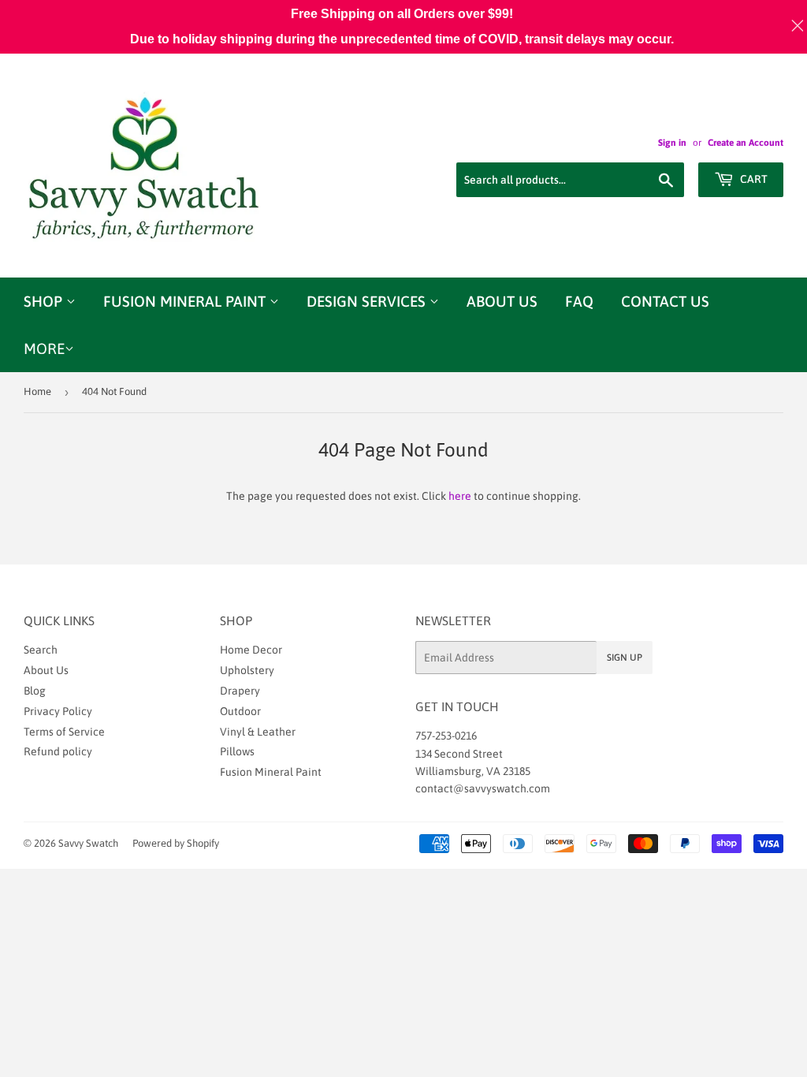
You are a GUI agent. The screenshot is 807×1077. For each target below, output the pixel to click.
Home (37, 391)
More (44, 348)
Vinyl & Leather (258, 731)
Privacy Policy (58, 711)
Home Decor (251, 649)
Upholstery (247, 670)
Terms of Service (64, 731)
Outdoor (240, 711)
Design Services (368, 301)
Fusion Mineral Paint (186, 301)
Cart (753, 179)
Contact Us (665, 301)
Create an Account (745, 142)
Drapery (240, 690)
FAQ (579, 301)
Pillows (237, 751)
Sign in (672, 142)
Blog (35, 690)
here (459, 496)
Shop (45, 301)
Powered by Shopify (175, 843)
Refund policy (58, 751)
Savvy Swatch (88, 843)
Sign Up (624, 657)
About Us (502, 301)
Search (41, 649)
